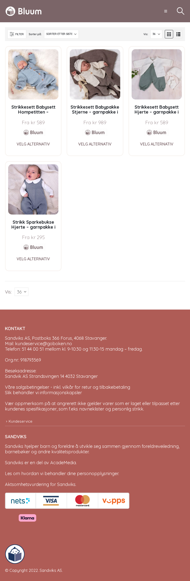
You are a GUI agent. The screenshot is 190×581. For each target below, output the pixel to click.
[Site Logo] (23, 11)
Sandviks (14, 446)
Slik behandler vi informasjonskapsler (43, 392)
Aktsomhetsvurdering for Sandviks (40, 484)
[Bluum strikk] (33, 132)
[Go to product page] (33, 74)
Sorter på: (35, 34)
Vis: (145, 34)
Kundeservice (20, 421)
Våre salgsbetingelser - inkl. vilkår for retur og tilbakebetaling (67, 387)
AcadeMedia (63, 462)
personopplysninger (97, 473)
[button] (165, 11)
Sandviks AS (51, 570)
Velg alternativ (33, 144)
